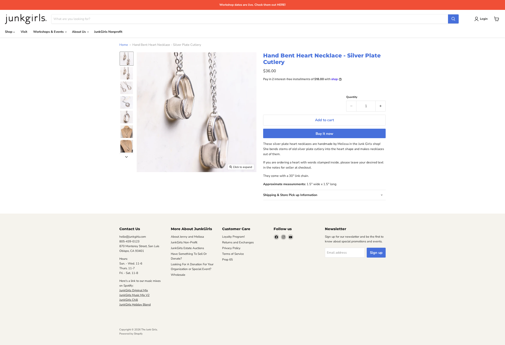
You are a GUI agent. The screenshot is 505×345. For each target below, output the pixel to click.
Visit (24, 32)
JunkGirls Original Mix (133, 290)
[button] (126, 58)
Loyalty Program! (233, 237)
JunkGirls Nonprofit (108, 32)
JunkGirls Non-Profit (184, 242)
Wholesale (178, 275)
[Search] (453, 18)
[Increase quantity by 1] (381, 106)
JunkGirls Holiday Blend (135, 305)
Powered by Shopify (131, 334)
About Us (79, 32)
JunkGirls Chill (128, 300)
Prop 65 (227, 260)
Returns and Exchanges (238, 242)
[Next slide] (126, 157)
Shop (9, 32)
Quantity (351, 97)
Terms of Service (233, 254)
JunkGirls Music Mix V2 (134, 295)
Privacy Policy (231, 248)
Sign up (376, 252)
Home (123, 45)
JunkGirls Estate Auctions (187, 248)
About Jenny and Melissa (187, 237)
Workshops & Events (49, 32)
